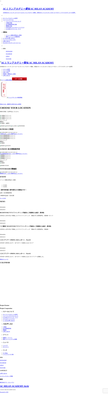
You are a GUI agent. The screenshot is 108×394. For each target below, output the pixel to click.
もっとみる (3, 198)
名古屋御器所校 (7, 328)
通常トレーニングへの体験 (10, 339)
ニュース (5, 345)
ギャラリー (6, 347)
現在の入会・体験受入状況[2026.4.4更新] (10, 104)
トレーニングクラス (8, 19)
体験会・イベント (7, 337)
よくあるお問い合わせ (9, 38)
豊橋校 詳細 (9, 26)
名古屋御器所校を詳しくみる (7, 153)
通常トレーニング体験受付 (13, 36)
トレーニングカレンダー (9, 39)
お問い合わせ (6, 41)
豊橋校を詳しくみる (5, 173)
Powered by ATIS (4, 392)
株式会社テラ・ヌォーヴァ (7, 382)
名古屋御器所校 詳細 (11, 24)
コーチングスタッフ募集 (6, 376)
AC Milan (5, 353)
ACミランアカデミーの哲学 (10, 18)
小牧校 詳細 (9, 23)
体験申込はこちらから (17, 133)
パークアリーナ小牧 (8, 354)
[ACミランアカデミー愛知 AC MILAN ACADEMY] (27, 62)
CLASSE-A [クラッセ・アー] (13, 29)
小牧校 (4, 327)
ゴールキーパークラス (9, 319)
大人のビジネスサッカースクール (12, 42)
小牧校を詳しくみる (5, 133)
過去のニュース (4, 259)
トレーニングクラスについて (13, 21)
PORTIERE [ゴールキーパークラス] (15, 27)
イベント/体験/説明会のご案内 (14, 35)
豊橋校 (4, 330)
